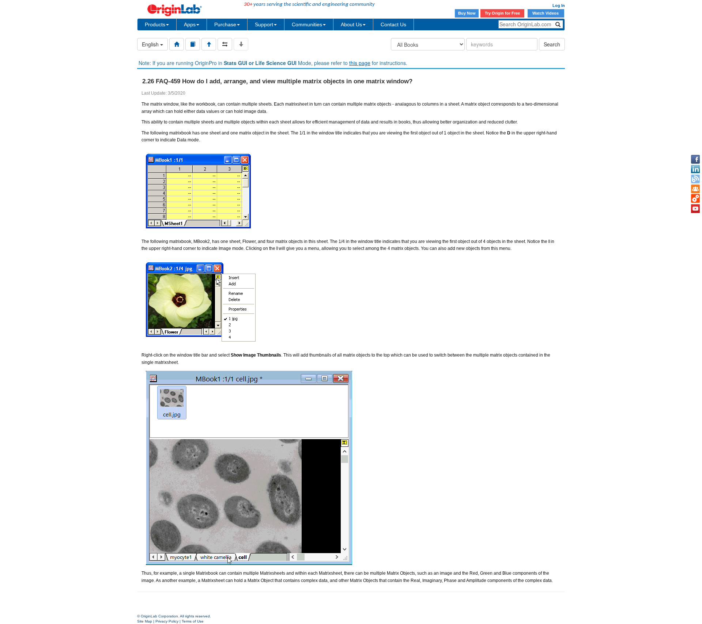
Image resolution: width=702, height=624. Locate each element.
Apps (190, 24)
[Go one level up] (208, 44)
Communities (307, 24)
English (151, 44)
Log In (558, 5)
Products (155, 24)
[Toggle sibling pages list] (225, 44)
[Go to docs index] (176, 44)
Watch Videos (546, 13)
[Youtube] (695, 208)
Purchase (225, 24)
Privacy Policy (166, 621)
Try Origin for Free (502, 13)
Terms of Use (193, 621)
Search (552, 44)
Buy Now (467, 13)
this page (359, 62)
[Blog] (695, 179)
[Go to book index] (192, 44)
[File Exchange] (695, 198)
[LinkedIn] (695, 169)
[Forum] (695, 189)
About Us (351, 24)
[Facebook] (695, 159)
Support (264, 24)
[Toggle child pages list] (241, 44)
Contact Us (393, 24)
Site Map (144, 621)
